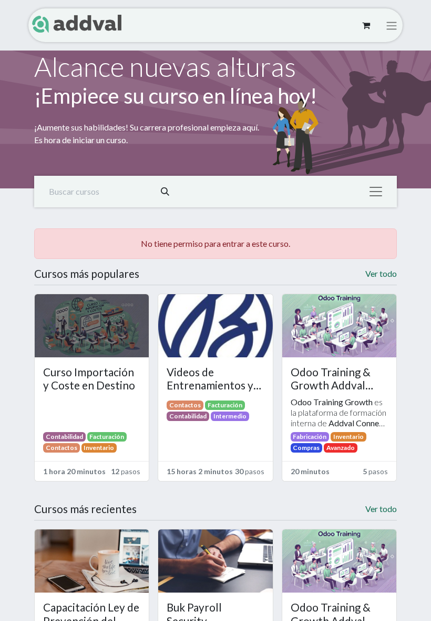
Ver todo (381, 273)
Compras (306, 448)
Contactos (61, 448)
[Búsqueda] (165, 192)
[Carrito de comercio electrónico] (365, 25)
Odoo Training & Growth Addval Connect (331, 379)
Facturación (106, 436)
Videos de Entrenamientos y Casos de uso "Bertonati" (210, 379)
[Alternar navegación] (392, 25)
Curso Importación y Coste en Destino (89, 379)
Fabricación (309, 436)
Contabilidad (64, 436)
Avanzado (340, 448)
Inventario (99, 448)
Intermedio (230, 416)
